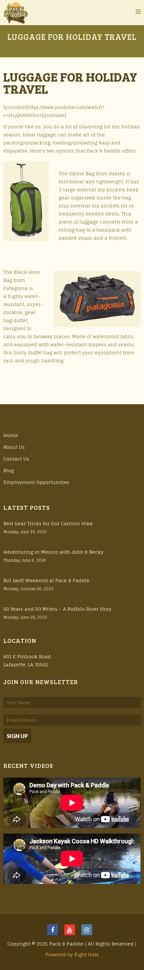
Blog (8, 470)
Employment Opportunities (36, 482)
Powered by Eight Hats (72, 954)
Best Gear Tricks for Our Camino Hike (48, 523)
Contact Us (16, 459)
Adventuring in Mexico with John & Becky (53, 552)
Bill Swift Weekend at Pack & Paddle (46, 580)
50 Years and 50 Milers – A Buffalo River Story (57, 609)
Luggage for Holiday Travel (70, 82)
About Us (14, 447)
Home (10, 435)
